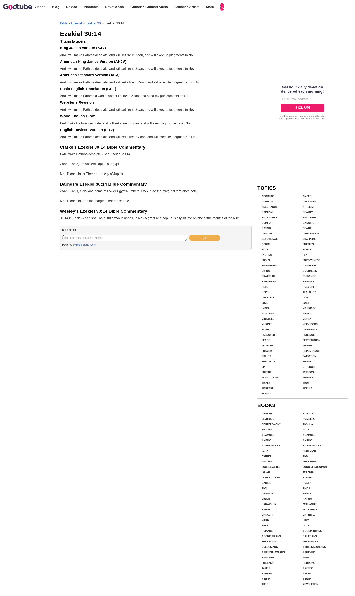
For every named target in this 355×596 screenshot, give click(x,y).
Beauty (308, 212)
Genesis (267, 413)
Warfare (268, 388)
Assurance (270, 207)
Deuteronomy (271, 424)
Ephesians (269, 541)
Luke (306, 520)
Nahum (307, 499)
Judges (267, 429)
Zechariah (310, 509)
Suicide (267, 372)
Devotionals (114, 7)
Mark (265, 520)
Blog (55, 7)
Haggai (266, 509)
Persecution (311, 340)
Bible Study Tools (86, 244)
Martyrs (268, 313)
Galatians (310, 536)
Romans (267, 531)
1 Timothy (309, 552)
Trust (307, 382)
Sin (264, 366)
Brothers (310, 217)
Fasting (267, 254)
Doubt (266, 244)
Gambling (309, 265)
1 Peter (308, 568)
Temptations (270, 377)
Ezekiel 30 (93, 23)
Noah (265, 329)
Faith (265, 249)
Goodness (310, 270)
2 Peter (267, 573)
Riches (266, 356)
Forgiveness (311, 260)
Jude (265, 584)
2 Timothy (268, 557)
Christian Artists (186, 7)
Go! (205, 237)
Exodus (308, 413)
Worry (266, 393)
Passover (268, 334)
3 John (307, 579)
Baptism (267, 212)
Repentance (311, 350)
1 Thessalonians (314, 547)
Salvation (309, 356)
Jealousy (309, 292)
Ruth (306, 429)
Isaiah (266, 472)
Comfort (268, 223)
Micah (266, 499)
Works (307, 388)
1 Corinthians (312, 531)
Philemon (268, 563)
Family (307, 249)
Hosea (307, 483)
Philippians (310, 541)
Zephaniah (310, 504)
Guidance (309, 276)
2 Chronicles (312, 445)
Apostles (309, 201)
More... (211, 7)
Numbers (309, 419)
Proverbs (310, 461)
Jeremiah (309, 472)
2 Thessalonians (273, 552)
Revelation (310, 584)
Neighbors (310, 324)
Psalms (267, 461)
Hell (265, 286)
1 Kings (266, 440)
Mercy (307, 313)
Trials (266, 382)
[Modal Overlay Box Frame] (302, 102)
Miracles (268, 318)
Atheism (308, 207)
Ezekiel (76, 23)
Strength (309, 366)
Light (306, 297)
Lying (265, 308)
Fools (266, 260)
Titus (306, 557)
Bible (64, 23)
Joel (265, 488)
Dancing (308, 223)
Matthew (309, 515)
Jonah (307, 493)
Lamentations (271, 477)
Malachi (267, 515)
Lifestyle (268, 297)
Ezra (265, 451)
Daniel (266, 483)
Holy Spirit (310, 286)
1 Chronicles (271, 445)
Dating (266, 228)
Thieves (308, 377)
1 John (307, 573)
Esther (267, 456)
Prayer (267, 350)
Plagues (267, 345)
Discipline (309, 238)
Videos (40, 7)
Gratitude (269, 276)
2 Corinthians (271, 536)
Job (305, 456)
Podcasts (91, 7)
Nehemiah (309, 451)
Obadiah (267, 493)
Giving (266, 270)
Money (307, 318)
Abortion (268, 196)
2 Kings (307, 440)
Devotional (270, 238)
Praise (307, 345)
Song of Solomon (315, 467)
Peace (266, 340)
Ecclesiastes (271, 467)
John (265, 525)
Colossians (270, 547)
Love (265, 302)
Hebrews (309, 563)
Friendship (269, 265)
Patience (309, 334)
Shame (307, 361)
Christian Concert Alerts (149, 7)
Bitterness (269, 217)
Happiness (269, 281)
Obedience (310, 329)
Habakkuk (269, 504)
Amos (306, 488)
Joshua (308, 424)
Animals (267, 201)
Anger (307, 196)
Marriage (309, 308)
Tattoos (308, 372)
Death (307, 228)
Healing (308, 281)
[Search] (222, 7)
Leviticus (268, 419)
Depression (311, 233)
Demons (267, 233)
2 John (266, 579)
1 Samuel (268, 435)
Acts (306, 525)
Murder (267, 324)
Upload (71, 7)
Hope (265, 292)
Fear (306, 254)
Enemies (308, 244)
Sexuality (268, 361)
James (266, 568)
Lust (306, 302)
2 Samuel (309, 435)
